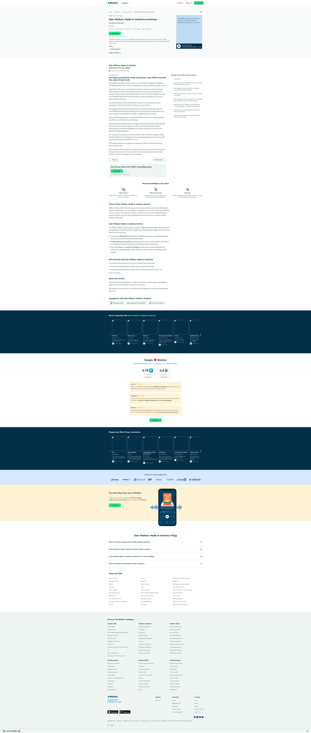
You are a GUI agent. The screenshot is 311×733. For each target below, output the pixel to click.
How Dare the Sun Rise (115, 598)
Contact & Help (176, 709)
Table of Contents (114, 53)
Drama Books (173, 669)
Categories (124, 3)
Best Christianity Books (176, 626)
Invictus (111, 604)
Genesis (141, 689)
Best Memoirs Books (175, 629)
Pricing (174, 700)
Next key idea (158, 160)
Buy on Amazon (115, 273)
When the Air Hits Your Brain (180, 604)
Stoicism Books (111, 675)
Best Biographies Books (176, 647)
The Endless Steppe (146, 598)
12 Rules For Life (112, 638)
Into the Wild (142, 672)
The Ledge (143, 604)
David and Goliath (143, 684)
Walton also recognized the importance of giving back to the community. (187, 116)
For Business (180, 3)
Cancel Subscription (177, 712)
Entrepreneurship (127, 12)
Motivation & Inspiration (145, 644)
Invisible (143, 578)
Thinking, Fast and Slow (114, 641)
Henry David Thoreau (114, 593)
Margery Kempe (145, 584)
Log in (189, 3)
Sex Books (110, 684)
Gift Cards (174, 706)
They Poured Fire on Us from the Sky (182, 590)
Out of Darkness (145, 590)
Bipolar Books (173, 689)
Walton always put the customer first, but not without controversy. (188, 94)
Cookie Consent (155, 721)
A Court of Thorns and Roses (146, 663)
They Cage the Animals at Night (181, 584)
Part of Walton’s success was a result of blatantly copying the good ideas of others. (186, 89)
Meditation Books (112, 669)
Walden (141, 678)
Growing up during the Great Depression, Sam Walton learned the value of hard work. (188, 83)
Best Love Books (174, 632)
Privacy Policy (145, 721)
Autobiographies (115, 49)
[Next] (200, 334)
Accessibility (164, 721)
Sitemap (119, 721)
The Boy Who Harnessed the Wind (150, 593)
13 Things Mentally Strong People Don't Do (118, 648)
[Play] (179, 46)
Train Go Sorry (176, 595)
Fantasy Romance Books (176, 663)
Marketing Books (112, 689)
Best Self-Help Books (175, 635)
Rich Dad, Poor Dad (113, 635)
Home (110, 12)
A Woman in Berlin (113, 581)
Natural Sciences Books (114, 663)
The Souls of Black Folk (144, 681)
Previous (114, 160)
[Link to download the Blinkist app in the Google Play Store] (125, 712)
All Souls (111, 584)
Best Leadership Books (176, 638)
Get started (198, 3)
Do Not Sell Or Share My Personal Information (180, 721)
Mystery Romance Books (176, 675)
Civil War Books (174, 672)
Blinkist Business (176, 703)
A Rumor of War (113, 578)
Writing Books (111, 666)
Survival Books (173, 666)
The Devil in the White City (146, 675)
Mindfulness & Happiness (145, 647)
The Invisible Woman (146, 601)
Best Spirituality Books (175, 641)
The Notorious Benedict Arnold (181, 578)
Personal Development (144, 626)
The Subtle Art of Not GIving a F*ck (117, 656)
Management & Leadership (137, 303)
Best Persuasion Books (175, 653)
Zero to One (111, 644)
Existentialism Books (175, 686)
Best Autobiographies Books (177, 644)
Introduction (177, 79)
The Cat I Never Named (147, 595)
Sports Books (111, 681)
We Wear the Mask (177, 598)
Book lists (158, 700)
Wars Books (111, 686)
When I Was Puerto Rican (179, 601)
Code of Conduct (198, 709)
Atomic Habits (111, 626)
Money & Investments (144, 650)
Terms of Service (135, 721)
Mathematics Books (113, 672)
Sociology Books (174, 681)
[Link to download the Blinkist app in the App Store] (113, 712)
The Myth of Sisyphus (144, 686)
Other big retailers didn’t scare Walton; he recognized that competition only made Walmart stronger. (188, 99)
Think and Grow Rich (113, 653)
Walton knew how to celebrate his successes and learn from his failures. (187, 110)
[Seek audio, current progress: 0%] (189, 47)
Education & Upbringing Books (116, 678)
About (195, 700)
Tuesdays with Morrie (144, 669)
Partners (196, 706)
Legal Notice (126, 721)
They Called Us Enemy (178, 587)
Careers (196, 703)
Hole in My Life (112, 595)
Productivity (142, 632)
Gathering (111, 587)
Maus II (142, 587)
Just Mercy (141, 666)
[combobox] (113, 725)
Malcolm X (143, 581)
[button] (155, 542)
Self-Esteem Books (174, 684)
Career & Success (143, 635)
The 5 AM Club (111, 629)
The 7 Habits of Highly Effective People (118, 632)
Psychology (142, 629)
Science (141, 641)
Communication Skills (144, 653)
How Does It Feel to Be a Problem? (118, 601)
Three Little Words (177, 593)
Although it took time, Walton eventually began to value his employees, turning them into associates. (187, 105)
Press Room (197, 712)
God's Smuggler (113, 590)
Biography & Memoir (158, 303)
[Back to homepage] (113, 3)
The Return (176, 581)
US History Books (174, 678)
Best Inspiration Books (175, 650)
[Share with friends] (201, 12)
